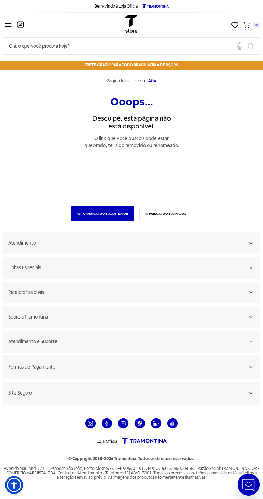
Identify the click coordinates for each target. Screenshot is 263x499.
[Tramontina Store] (132, 25)
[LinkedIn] (156, 427)
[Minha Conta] (20, 25)
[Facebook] (106, 427)
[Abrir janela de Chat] (249, 485)
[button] (14, 485)
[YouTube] (123, 427)
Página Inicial (120, 80)
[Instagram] (90, 427)
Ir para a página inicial (165, 213)
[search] (131, 46)
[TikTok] (172, 427)
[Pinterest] (139, 427)
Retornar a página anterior (102, 213)
